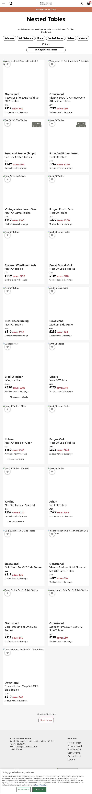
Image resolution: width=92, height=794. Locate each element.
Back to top (46, 720)
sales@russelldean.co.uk (26, 747)
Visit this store (16, 749)
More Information (40, 785)
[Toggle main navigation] (3, 3)
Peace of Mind (75, 746)
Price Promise (74, 750)
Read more (46, 32)
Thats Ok (39, 789)
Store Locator (74, 743)
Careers (71, 760)
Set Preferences (23, 789)
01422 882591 (19, 744)
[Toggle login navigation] (81, 3)
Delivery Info (74, 753)
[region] (46, 781)
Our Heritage (74, 756)
